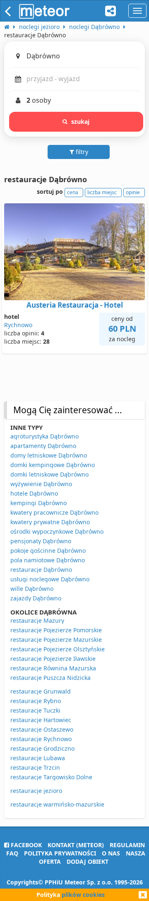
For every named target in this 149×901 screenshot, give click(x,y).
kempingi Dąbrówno (38, 503)
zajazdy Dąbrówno (35, 598)
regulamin (127, 845)
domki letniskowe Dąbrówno (49, 474)
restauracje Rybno (35, 701)
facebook (25, 845)
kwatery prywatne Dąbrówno (50, 522)
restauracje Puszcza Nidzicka (50, 678)
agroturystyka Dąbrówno (44, 436)
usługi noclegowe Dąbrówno (49, 579)
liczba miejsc (102, 192)
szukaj (80, 121)
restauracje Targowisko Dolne (51, 777)
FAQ (12, 853)
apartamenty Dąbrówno (43, 446)
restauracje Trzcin (35, 767)
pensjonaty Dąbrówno (40, 541)
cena (72, 192)
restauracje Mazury (37, 620)
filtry (81, 152)
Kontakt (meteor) (76, 845)
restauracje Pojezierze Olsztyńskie (57, 649)
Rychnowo (18, 325)
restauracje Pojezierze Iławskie (53, 658)
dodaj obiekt (87, 861)
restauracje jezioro (36, 791)
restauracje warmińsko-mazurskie (57, 804)
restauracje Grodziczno (42, 748)
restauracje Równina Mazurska (53, 668)
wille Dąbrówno (31, 589)
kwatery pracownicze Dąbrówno (54, 512)
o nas (111, 853)
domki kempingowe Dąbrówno (52, 465)
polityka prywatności (60, 853)
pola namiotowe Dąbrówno (47, 560)
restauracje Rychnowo (41, 739)
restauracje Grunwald (40, 691)
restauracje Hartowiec (40, 720)
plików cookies (83, 895)
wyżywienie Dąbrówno (41, 484)
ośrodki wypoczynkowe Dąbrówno (56, 531)
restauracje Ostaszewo (41, 729)
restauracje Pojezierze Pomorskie (56, 630)
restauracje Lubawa (37, 758)
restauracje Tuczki (35, 710)
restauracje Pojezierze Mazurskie (56, 639)
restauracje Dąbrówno (41, 569)
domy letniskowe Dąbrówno (48, 455)
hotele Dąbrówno (34, 493)
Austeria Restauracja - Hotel (74, 305)
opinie (133, 192)
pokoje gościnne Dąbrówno (48, 550)
